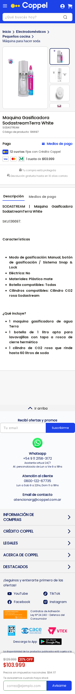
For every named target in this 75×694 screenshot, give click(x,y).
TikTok (55, 593)
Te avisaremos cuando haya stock (25, 678)
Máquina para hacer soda (21, 41)
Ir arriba (41, 408)
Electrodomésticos (31, 31)
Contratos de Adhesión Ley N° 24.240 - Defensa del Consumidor (47, 614)
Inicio (6, 31)
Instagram (58, 601)
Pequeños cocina (16, 36)
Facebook (22, 601)
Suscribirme (60, 428)
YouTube (21, 593)
